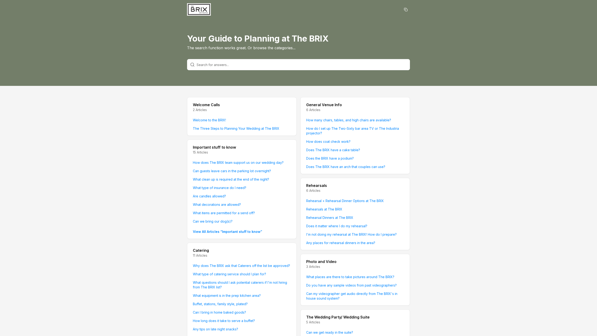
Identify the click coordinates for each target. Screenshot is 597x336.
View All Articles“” (227, 232)
